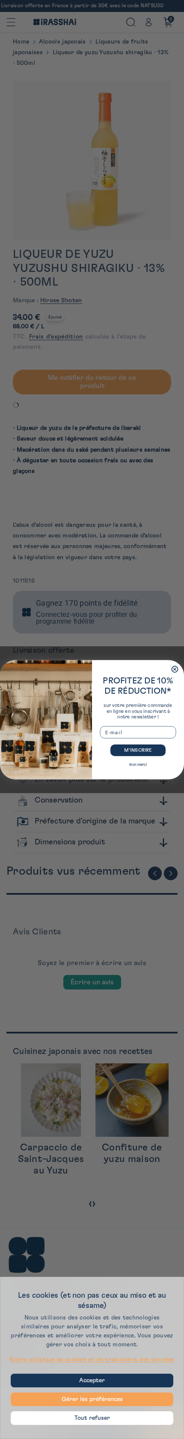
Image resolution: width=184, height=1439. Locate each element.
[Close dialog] (175, 669)
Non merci (138, 764)
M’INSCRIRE (138, 749)
